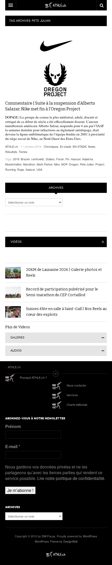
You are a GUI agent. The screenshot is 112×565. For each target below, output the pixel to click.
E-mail (12, 446)
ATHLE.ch (11, 146)
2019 (16, 159)
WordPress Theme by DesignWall (56, 541)
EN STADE (79, 146)
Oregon (73, 164)
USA (39, 169)
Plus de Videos (17, 327)
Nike (57, 164)
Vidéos (16, 241)
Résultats (11, 152)
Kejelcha (87, 159)
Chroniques (51, 146)
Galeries (17, 337)
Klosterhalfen (13, 164)
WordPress (90, 536)
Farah (60, 159)
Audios (16, 350)
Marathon (29, 164)
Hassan (76, 159)
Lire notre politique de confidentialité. (71, 478)
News (91, 146)
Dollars (50, 159)
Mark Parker (44, 164)
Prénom (13, 426)
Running (10, 169)
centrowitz (37, 159)
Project (99, 164)
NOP (64, 164)
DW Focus (56, 5)
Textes (23, 152)
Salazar (30, 169)
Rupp (20, 169)
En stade (65, 146)
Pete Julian (87, 164)
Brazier (25, 159)
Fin (67, 159)
